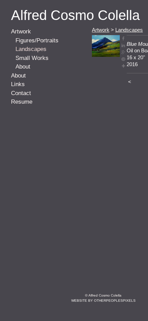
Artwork (21, 31)
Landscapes (30, 49)
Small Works (32, 58)
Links (18, 84)
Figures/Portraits (37, 40)
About (22, 66)
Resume (21, 102)
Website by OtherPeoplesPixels (103, 300)
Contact (21, 93)
